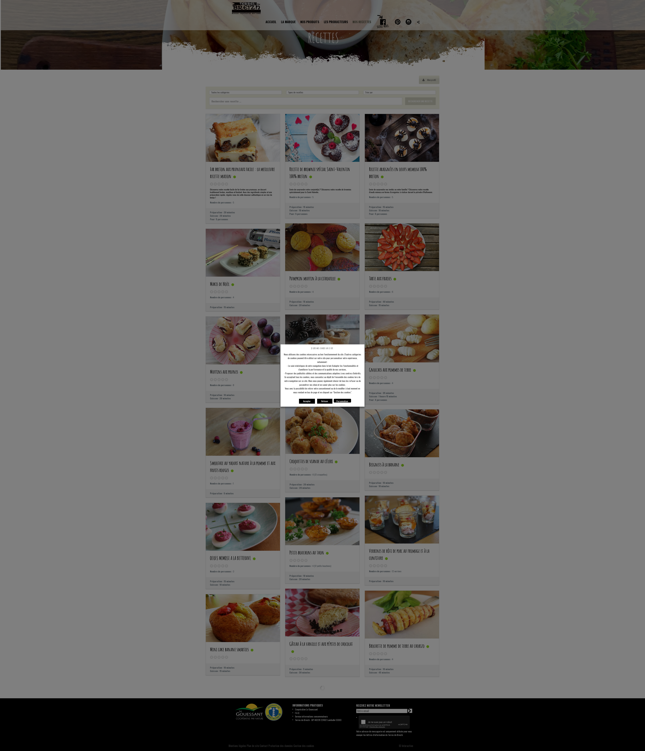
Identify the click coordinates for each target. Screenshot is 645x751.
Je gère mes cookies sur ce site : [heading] (322, 348)
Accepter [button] (307, 401)
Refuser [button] (324, 401)
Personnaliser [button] (342, 401)
